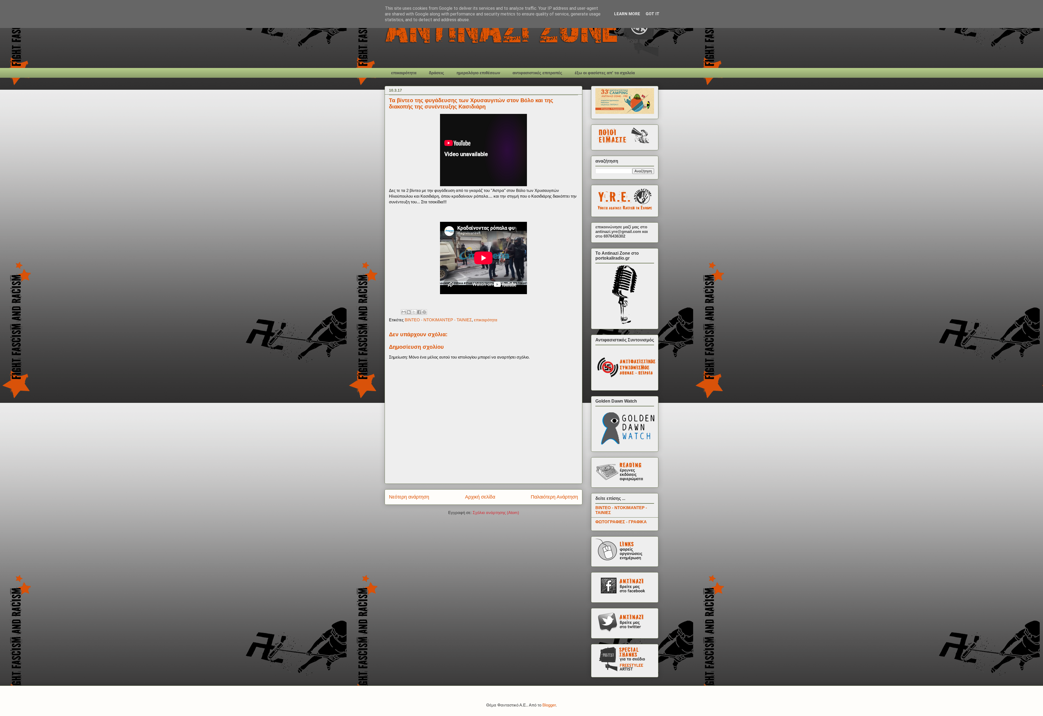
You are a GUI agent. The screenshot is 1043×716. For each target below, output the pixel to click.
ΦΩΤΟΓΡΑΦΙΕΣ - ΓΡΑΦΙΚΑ (621, 521)
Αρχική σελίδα (480, 497)
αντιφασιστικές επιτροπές (537, 72)
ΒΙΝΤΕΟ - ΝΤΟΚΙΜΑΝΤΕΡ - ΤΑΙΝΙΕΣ (438, 319)
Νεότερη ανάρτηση (409, 497)
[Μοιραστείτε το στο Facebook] (419, 312)
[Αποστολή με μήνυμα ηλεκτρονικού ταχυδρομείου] (403, 312)
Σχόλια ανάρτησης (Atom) (496, 512)
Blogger (549, 705)
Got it (652, 13)
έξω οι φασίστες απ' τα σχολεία (605, 72)
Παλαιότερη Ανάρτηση (554, 497)
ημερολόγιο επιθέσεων (478, 72)
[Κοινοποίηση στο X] (414, 312)
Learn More (627, 13)
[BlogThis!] (408, 312)
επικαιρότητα (403, 72)
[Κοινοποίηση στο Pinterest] (424, 312)
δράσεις (436, 72)
